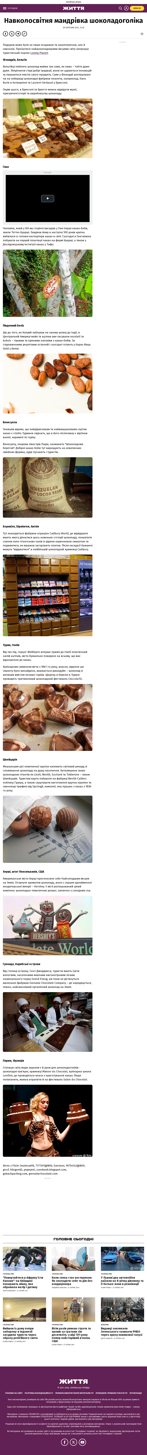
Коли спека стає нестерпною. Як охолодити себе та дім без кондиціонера (72, 1281)
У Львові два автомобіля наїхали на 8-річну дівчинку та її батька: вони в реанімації (122, 1281)
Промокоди (135, 1393)
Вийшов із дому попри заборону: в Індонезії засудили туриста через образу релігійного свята (20, 1333)
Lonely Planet (39, 53)
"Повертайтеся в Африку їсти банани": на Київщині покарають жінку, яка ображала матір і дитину (23, 1282)
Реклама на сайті (14, 1393)
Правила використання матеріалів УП (74, 1393)
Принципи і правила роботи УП (111, 1393)
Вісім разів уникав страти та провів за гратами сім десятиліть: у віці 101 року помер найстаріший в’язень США (71, 1335)
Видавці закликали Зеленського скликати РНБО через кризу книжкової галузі (121, 1331)
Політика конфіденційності (39, 1393)
